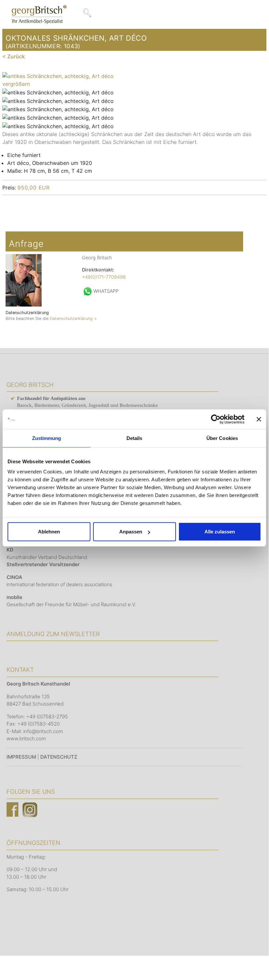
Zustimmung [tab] (46, 438)
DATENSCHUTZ (58, 757)
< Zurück (13, 56)
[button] (254, 941)
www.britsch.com (26, 738)
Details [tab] (134, 438)
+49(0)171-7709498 (104, 277)
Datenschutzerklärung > (73, 318)
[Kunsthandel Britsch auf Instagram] (29, 809)
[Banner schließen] (259, 419)
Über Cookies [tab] (222, 438)
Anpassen (130, 531)
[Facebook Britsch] (12, 809)
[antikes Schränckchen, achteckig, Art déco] (58, 92)
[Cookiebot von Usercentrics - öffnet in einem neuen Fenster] (215, 419)
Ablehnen (49, 531)
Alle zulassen (219, 531)
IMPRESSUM (21, 757)
